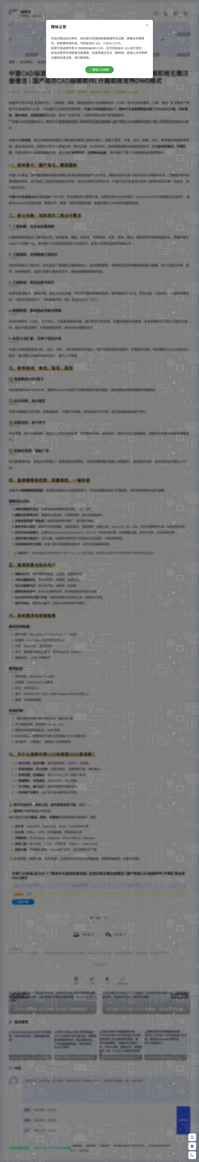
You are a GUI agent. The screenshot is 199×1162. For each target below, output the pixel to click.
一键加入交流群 (99, 69)
